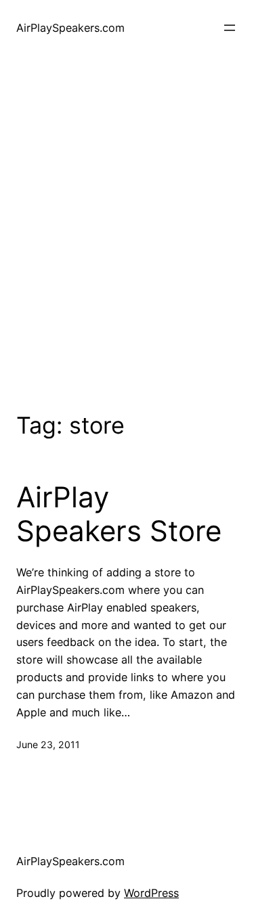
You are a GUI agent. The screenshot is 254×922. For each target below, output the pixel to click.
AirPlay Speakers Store (118, 514)
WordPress (151, 893)
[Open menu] (229, 28)
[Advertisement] (127, 231)
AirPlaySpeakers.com (70, 27)
